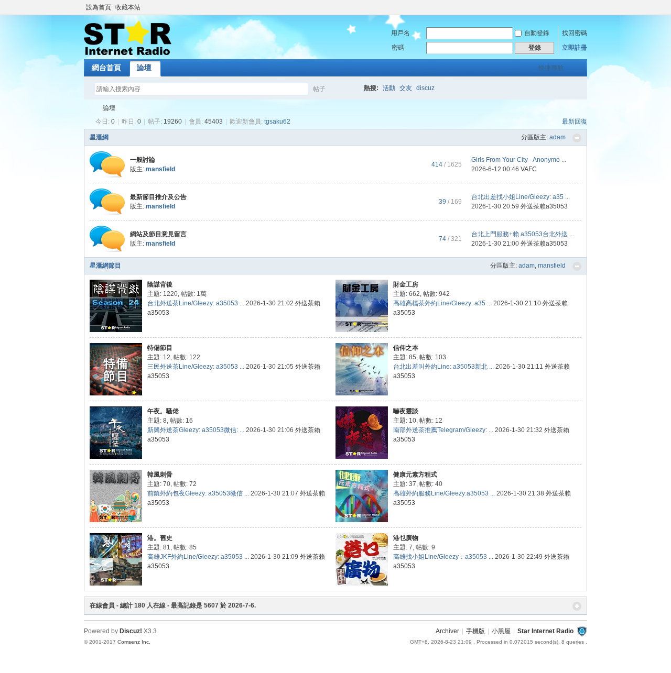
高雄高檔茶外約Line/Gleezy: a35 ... (442, 303)
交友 (405, 88)
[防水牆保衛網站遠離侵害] (582, 631)
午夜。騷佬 (163, 411)
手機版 (475, 631)
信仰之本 (405, 347)
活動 (389, 88)
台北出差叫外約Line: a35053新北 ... (443, 366)
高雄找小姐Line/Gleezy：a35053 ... (443, 556)
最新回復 (574, 121)
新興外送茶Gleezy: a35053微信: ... (195, 430)
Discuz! (131, 631)
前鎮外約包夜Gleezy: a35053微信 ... (198, 493)
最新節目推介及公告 (158, 197)
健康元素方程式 (415, 474)
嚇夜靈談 (405, 411)
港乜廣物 (405, 538)
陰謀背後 (159, 284)
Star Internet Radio (88, 108)
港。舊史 (159, 538)
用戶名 (400, 33)
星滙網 (99, 137)
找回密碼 (574, 33)
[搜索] (350, 89)
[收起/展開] (576, 138)
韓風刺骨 (159, 474)
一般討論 (142, 159)
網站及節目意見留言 (158, 234)
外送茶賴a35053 (544, 206)
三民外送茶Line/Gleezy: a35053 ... (195, 366)
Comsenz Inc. (133, 642)
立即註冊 (574, 47)
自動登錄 (536, 33)
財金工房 (405, 284)
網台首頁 (106, 67)
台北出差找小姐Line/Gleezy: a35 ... (520, 197)
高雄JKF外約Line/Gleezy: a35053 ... (198, 556)
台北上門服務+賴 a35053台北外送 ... (522, 234)
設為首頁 (98, 7)
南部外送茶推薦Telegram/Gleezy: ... (443, 430)
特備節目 (159, 347)
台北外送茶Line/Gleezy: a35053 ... (195, 303)
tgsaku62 (277, 121)
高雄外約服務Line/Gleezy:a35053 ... (444, 493)
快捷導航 (551, 68)
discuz (425, 88)
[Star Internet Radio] (127, 53)
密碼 (398, 47)
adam (557, 137)
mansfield (552, 265)
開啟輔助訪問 (584, 7)
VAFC (529, 169)
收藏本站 (127, 7)
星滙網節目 (105, 265)
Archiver (447, 631)
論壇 (144, 67)
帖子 (319, 89)
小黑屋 (501, 631)
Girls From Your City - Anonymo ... (518, 159)
